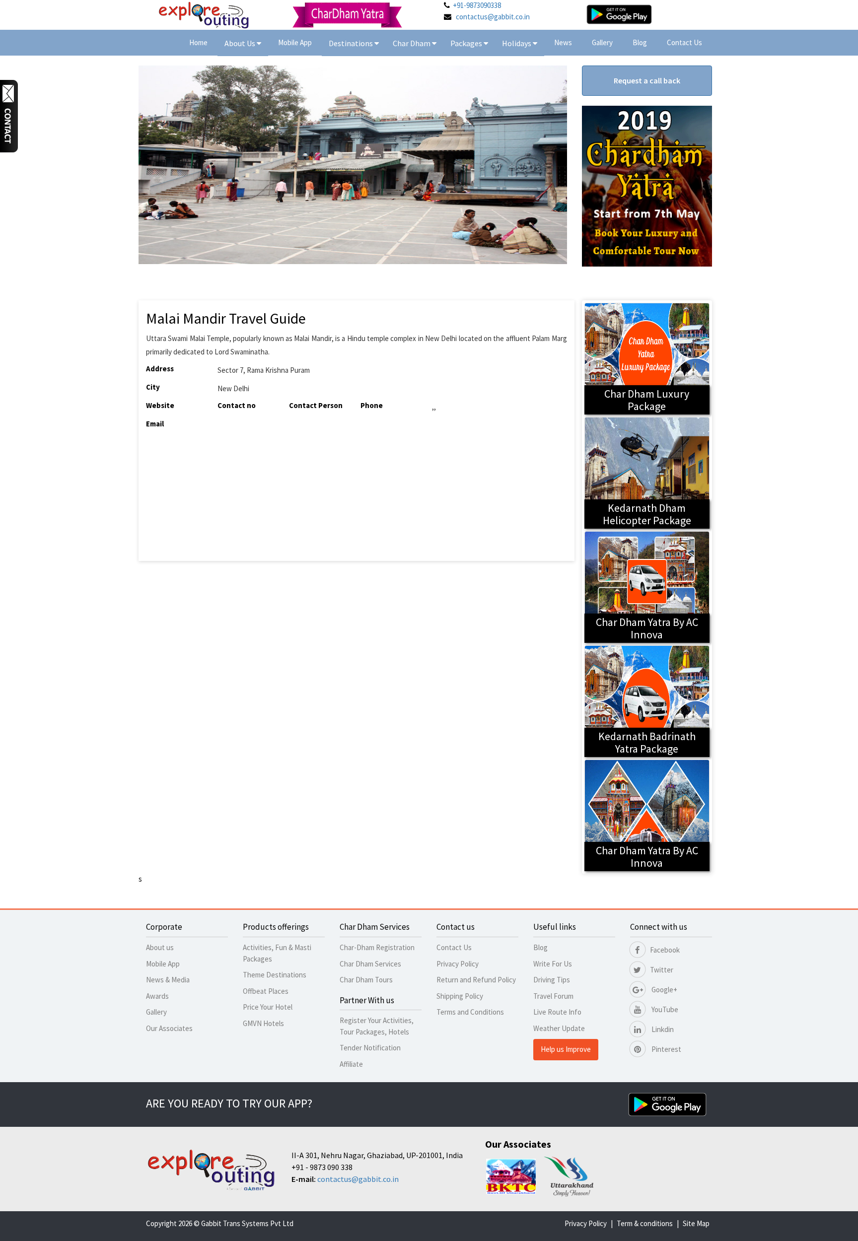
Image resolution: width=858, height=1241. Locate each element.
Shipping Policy (459, 996)
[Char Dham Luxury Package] (647, 357)
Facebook (665, 950)
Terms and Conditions (470, 1012)
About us (160, 947)
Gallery (602, 42)
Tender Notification (370, 1047)
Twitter (661, 969)
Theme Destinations (274, 974)
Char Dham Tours (366, 979)
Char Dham (412, 43)
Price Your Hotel (267, 1007)
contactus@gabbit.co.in (493, 16)
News (563, 42)
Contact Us (684, 42)
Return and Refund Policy (476, 979)
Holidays (517, 43)
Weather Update (559, 1028)
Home (198, 42)
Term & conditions (645, 1223)
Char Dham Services (370, 963)
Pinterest (665, 1049)
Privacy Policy (457, 963)
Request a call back (647, 80)
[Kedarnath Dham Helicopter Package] (647, 472)
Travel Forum (553, 996)
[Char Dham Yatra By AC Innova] (647, 586)
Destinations (351, 43)
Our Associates (169, 1028)
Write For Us (552, 963)
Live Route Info (557, 1012)
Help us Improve (566, 1049)
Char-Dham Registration (377, 947)
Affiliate (351, 1064)
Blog (640, 42)
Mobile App (295, 42)
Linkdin (662, 1029)
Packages (467, 43)
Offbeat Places (265, 991)
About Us (240, 43)
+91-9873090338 (477, 5)
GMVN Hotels (263, 1023)
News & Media (168, 979)
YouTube (664, 1009)
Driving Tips (551, 979)
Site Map (696, 1223)
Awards (157, 996)
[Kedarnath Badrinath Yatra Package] (647, 700)
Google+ (663, 989)
